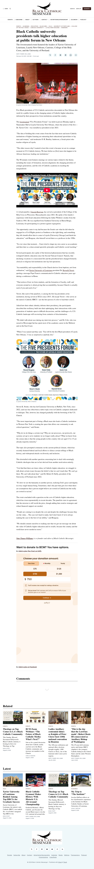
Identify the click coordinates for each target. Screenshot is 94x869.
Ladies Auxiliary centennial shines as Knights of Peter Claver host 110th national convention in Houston (57, 735)
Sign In (72, 8)
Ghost (60, 862)
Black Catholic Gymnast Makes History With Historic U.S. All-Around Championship (33, 798)
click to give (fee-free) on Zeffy (30, 551)
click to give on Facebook (28, 667)
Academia (26, 26)
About (27, 19)
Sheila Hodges (30, 755)
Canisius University (37, 27)
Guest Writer (75, 808)
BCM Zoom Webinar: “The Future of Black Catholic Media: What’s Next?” (33, 734)
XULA (50, 26)
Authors (36, 19)
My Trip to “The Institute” (78, 793)
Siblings (66, 855)
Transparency (75, 855)
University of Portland (62, 26)
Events (18, 26)
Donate (10, 19)
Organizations (43, 857)
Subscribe (19, 19)
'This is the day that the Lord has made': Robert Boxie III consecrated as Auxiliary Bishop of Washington (81, 735)
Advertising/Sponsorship (59, 19)
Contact (44, 19)
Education (34, 26)
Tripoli (65, 862)
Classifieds (53, 857)
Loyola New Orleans (52, 27)
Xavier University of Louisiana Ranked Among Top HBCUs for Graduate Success (11, 796)
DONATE (87, 8)
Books (61, 855)
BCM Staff (6, 748)
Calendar (74, 19)
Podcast (83, 19)
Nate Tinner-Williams (23, 54)
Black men (43, 26)
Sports (28, 788)
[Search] (10, 8)
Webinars (64, 27)
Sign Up (78, 8)
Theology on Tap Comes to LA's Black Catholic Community (13, 731)
